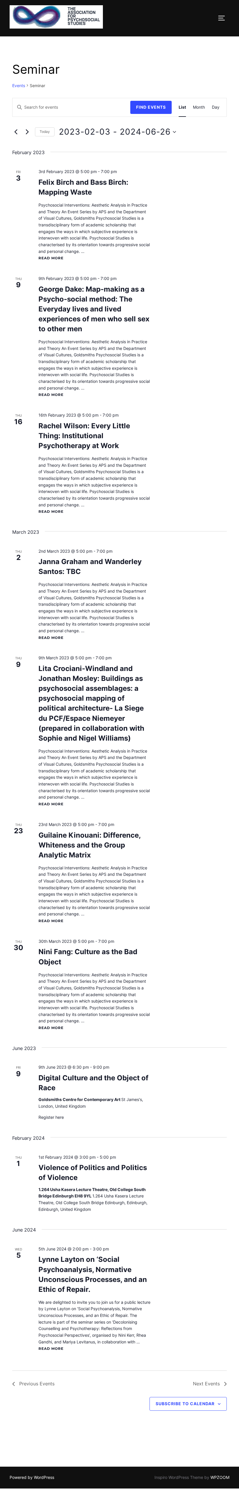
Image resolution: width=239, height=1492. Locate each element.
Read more (51, 258)
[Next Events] (27, 131)
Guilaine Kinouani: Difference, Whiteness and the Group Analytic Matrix (89, 845)
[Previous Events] (15, 131)
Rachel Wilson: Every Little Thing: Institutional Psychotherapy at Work (84, 436)
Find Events (151, 107)
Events (18, 85)
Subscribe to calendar (185, 1403)
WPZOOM (219, 1477)
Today (45, 131)
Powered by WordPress (32, 1477)
